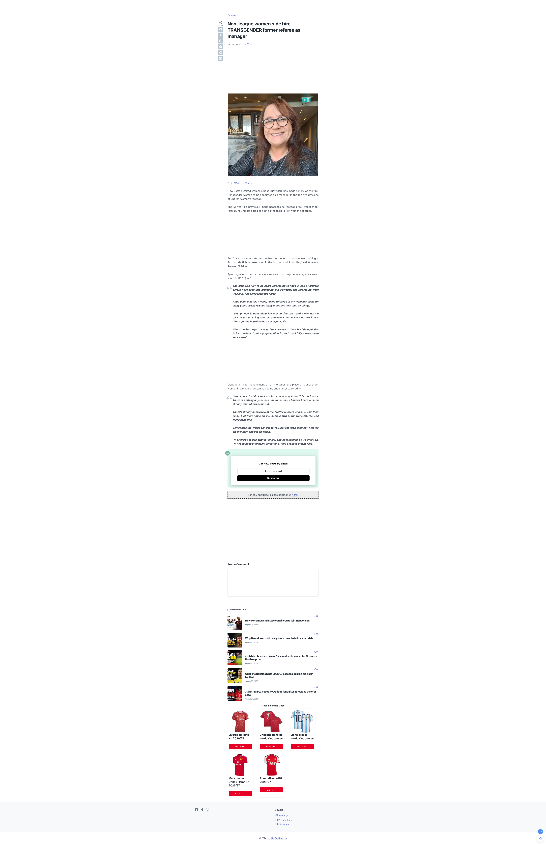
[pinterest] (220, 52)
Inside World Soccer (277, 838)
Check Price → (240, 746)
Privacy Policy (286, 820)
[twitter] (220, 35)
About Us (283, 815)
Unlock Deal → (240, 793)
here (294, 494)
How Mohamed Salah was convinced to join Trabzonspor (277, 620)
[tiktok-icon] (202, 810)
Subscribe (273, 478)
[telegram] (220, 46)
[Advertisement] (273, 69)
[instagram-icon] (207, 810)
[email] (220, 58)
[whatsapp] (220, 40)
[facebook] (220, 29)
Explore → (271, 790)
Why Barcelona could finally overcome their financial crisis (279, 638)
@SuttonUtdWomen (243, 183)
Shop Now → (302, 746)
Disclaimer (284, 824)
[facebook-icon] (196, 810)
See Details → (271, 746)
